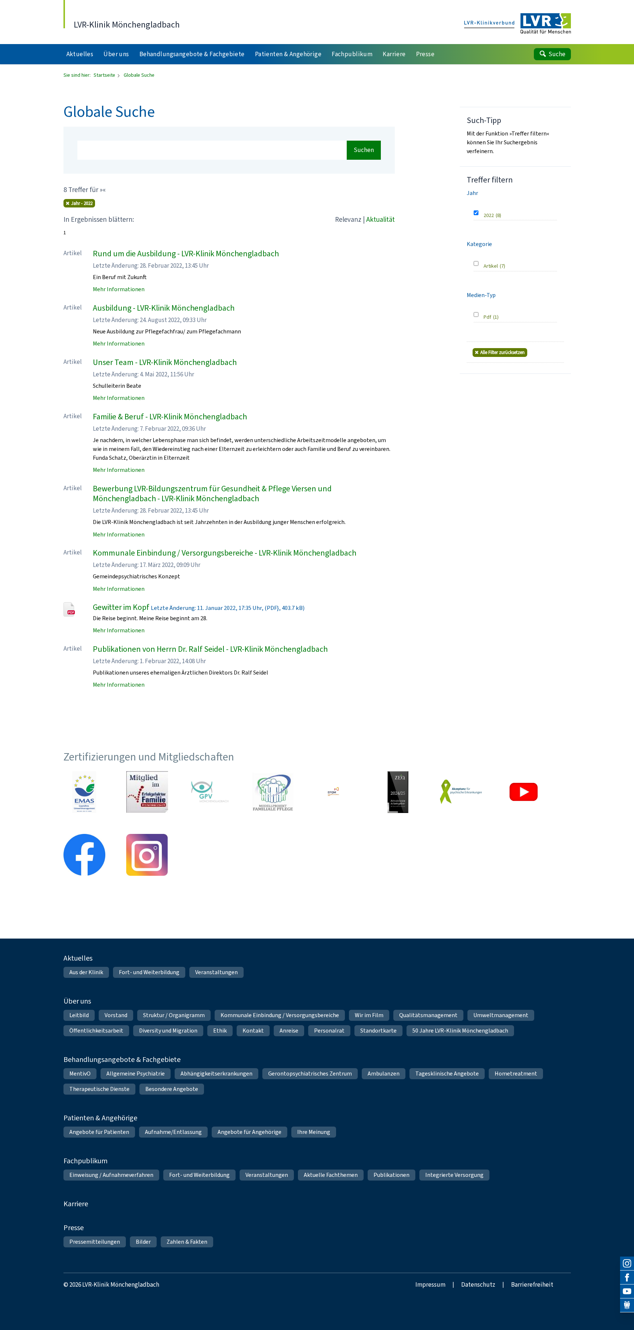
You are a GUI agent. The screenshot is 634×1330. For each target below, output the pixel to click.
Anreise (289, 1030)
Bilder (143, 1242)
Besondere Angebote (171, 1089)
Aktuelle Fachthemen (331, 1175)
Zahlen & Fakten (187, 1242)
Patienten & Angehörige (100, 1118)
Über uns (77, 1001)
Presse (73, 1228)
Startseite (105, 75)
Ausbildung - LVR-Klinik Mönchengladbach (163, 308)
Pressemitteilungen (94, 1242)
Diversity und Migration (168, 1030)
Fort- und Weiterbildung (149, 972)
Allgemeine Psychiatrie (135, 1073)
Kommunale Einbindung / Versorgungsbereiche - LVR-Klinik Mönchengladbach (224, 552)
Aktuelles (77, 958)
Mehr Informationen (119, 289)
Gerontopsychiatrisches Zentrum (310, 1073)
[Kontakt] (627, 1305)
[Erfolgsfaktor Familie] (147, 792)
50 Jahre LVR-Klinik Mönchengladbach (460, 1030)
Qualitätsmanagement (428, 1015)
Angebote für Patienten (99, 1132)
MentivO (80, 1073)
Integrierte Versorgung (454, 1175)
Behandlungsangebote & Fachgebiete (122, 1060)
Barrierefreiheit (532, 1284)
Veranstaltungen (216, 972)
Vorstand (116, 1015)
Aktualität (380, 219)
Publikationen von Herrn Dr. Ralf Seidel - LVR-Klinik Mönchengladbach (210, 649)
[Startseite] (517, 24)
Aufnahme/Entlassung (173, 1132)
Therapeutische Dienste (99, 1089)
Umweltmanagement (500, 1015)
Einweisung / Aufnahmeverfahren (111, 1175)
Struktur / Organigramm (174, 1015)
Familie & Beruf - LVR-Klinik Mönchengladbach (170, 416)
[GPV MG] (210, 792)
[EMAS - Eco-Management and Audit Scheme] (84, 792)
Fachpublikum (85, 1161)
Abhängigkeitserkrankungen (216, 1073)
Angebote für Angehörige (249, 1132)
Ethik (220, 1030)
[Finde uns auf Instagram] (627, 1264)
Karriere (75, 1204)
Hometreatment (516, 1073)
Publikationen (391, 1175)
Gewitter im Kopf (121, 607)
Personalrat (329, 1030)
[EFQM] (335, 792)
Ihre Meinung (313, 1132)
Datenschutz (478, 1284)
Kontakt (253, 1030)
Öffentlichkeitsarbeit (96, 1030)
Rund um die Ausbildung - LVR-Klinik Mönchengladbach (186, 253)
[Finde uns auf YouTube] (627, 1291)
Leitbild (79, 1015)
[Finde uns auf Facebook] (627, 1277)
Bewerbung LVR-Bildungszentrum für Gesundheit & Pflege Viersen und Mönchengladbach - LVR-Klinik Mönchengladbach (212, 493)
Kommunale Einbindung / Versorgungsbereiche (280, 1015)
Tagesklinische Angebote (447, 1073)
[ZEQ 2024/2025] (398, 792)
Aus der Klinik (86, 972)
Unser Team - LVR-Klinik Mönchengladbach (165, 362)
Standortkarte (378, 1030)
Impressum (430, 1284)
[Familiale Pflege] (273, 792)
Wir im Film (369, 1015)
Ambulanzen (384, 1073)
